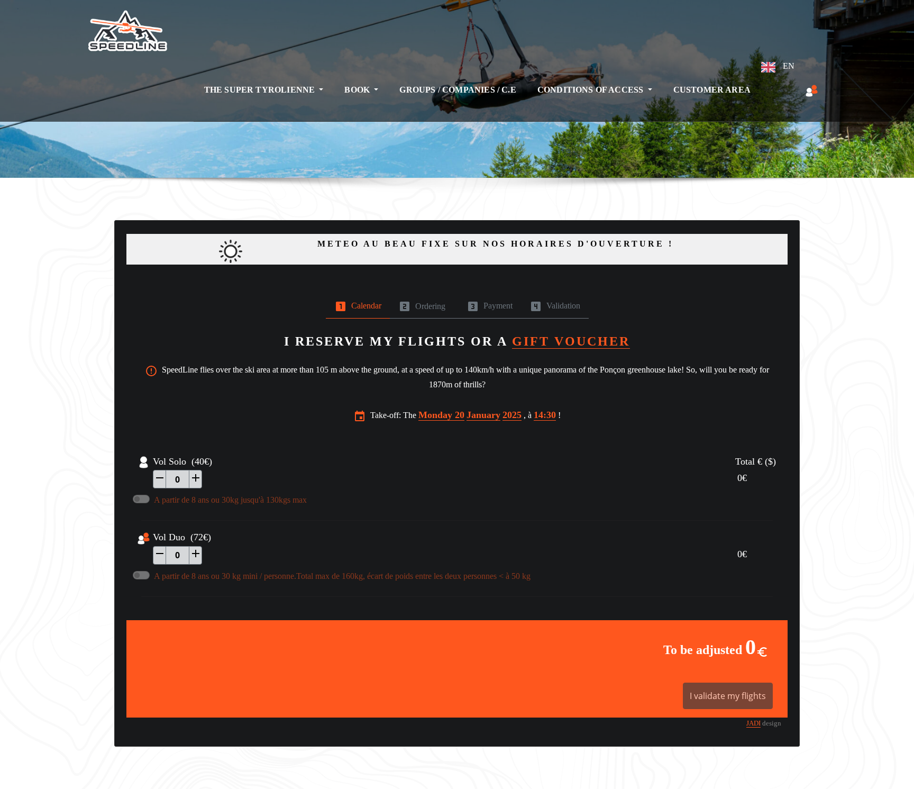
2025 (512, 415)
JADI (753, 723)
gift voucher (571, 341)
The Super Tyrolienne (260, 89)
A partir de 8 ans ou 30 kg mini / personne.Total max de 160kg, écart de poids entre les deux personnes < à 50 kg (342, 576)
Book (358, 89)
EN (787, 65)
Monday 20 (441, 415)
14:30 (545, 415)
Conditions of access (591, 89)
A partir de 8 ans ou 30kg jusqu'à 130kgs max (230, 499)
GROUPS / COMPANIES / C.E (457, 89)
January (483, 415)
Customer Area (712, 89)
